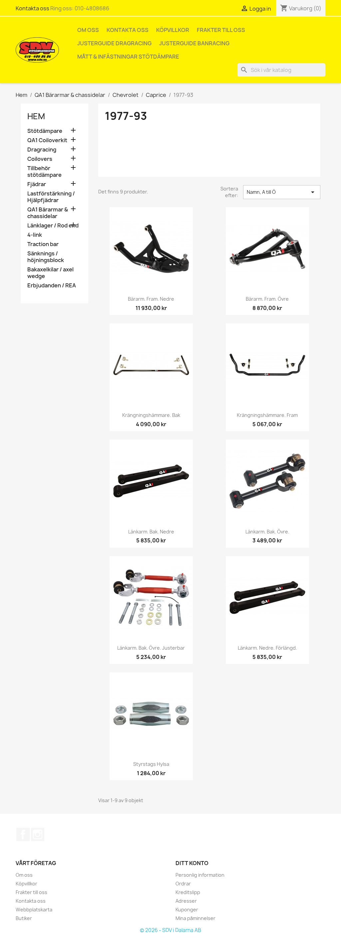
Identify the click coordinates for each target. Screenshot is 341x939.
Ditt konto (191, 863)
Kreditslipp (187, 892)
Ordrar (183, 883)
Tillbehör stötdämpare (44, 171)
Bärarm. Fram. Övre (267, 299)
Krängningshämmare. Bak (151, 415)
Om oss (88, 30)
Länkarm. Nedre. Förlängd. (267, 648)
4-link (34, 234)
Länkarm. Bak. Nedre (151, 531)
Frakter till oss (221, 30)
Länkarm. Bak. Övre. (267, 531)
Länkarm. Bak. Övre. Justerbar (151, 648)
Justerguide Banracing (194, 43)
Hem (36, 116)
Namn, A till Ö (282, 192)
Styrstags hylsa (151, 764)
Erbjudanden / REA (51, 285)
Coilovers (39, 159)
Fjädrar (36, 184)
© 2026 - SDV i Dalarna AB (170, 930)
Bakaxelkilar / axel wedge (50, 273)
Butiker (24, 918)
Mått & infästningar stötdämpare (128, 56)
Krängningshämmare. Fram (267, 415)
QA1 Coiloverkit (47, 140)
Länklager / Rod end (53, 225)
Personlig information (199, 875)
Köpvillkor (172, 30)
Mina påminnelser (195, 918)
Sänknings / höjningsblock (45, 257)
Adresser (186, 901)
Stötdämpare (44, 131)
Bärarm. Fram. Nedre (151, 299)
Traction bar (43, 244)
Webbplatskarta (34, 909)
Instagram (37, 834)
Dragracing (41, 149)
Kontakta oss (32, 8)
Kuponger (186, 909)
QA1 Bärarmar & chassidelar (47, 213)
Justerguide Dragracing (114, 43)
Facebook (23, 834)
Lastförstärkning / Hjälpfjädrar (51, 197)
